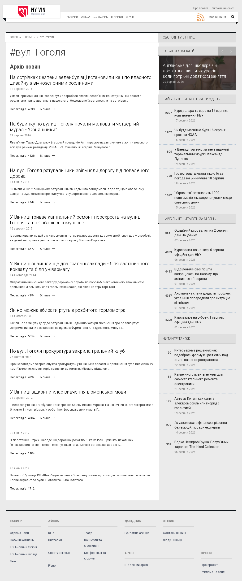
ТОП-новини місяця (23, 554)
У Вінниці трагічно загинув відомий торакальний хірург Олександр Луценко (201, 154)
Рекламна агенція (137, 533)
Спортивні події (59, 553)
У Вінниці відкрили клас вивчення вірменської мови (68, 392)
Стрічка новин (20, 533)
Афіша (85, 16)
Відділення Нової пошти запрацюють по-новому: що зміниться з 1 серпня (196, 274)
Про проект (200, 8)
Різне (52, 565)
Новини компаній (22, 540)
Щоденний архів (136, 565)
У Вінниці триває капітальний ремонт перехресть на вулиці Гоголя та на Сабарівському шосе (76, 219)
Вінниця (117, 16)
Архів (130, 16)
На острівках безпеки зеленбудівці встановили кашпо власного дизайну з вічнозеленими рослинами (80, 80)
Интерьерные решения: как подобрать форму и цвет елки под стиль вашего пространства (201, 355)
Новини (72, 16)
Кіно (51, 533)
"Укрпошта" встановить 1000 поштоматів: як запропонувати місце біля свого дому (203, 197)
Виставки (55, 540)
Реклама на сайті (222, 8)
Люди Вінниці (172, 540)
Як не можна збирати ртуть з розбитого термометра (67, 310)
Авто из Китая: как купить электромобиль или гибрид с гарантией (197, 403)
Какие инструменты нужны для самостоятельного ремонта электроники (198, 379)
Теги (13, 561)
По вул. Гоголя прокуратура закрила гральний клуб (67, 351)
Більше (45, 109)
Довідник (100, 16)
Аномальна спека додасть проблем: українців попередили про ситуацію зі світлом (202, 298)
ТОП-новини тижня (23, 547)
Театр (88, 533)
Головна (15, 37)
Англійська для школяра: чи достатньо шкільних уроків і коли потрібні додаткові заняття (194, 71)
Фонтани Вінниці (174, 533)
